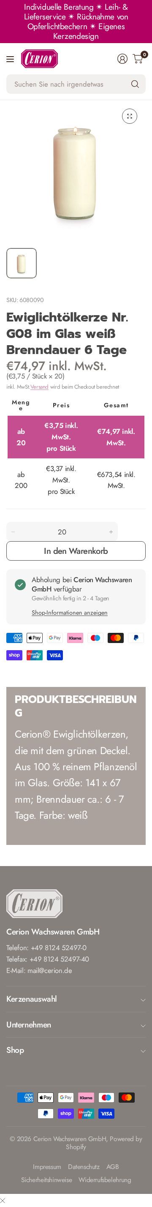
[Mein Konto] (122, 58)
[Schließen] (2, 1200)
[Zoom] (129, 116)
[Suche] (135, 84)
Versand (39, 387)
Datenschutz (84, 1167)
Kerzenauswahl (31, 999)
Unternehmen (28, 1024)
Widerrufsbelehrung (105, 1180)
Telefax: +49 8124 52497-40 (47, 959)
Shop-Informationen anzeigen (70, 612)
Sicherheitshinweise (46, 1180)
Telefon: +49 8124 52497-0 (46, 948)
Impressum (47, 1167)
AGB (112, 1167)
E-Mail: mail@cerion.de (39, 970)
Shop (15, 1050)
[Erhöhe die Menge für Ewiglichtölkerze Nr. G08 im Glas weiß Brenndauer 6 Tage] (111, 532)
